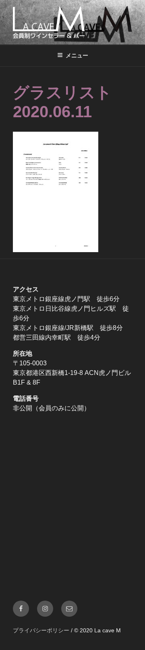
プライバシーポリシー (41, 630)
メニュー (77, 55)
